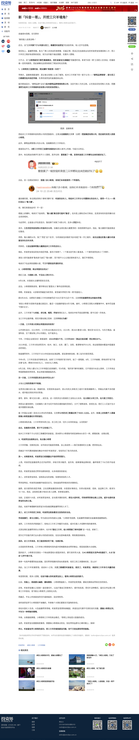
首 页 (7, 9)
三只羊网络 (41, 645)
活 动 (7, 22)
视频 (67, 3)
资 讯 (7, 14)
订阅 (33, 730)
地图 (33, 727)
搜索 (33, 722)
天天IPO (32, 3)
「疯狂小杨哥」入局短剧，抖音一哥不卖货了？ (100, 682)
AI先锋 (39, 3)
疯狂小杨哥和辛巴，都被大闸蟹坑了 (49, 655)
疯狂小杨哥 (31, 645)
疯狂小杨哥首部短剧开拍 (45, 681)
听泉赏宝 (21, 645)
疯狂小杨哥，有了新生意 (96, 668)
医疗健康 (53, 3)
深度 (20, 3)
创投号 (7, 31)
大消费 (61, 3)
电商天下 (47, 27)
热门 (25, 3)
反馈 (33, 724)
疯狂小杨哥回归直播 (43, 668)
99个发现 (74, 3)
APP (117, 3)
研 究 (7, 27)
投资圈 (7, 18)
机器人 (46, 3)
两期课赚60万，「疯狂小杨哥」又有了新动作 (100, 656)
